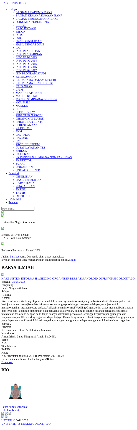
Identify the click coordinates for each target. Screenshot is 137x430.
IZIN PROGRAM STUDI (31, 73)
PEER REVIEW (25, 112)
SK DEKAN (23, 154)
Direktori (14, 173)
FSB (18, 38)
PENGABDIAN (25, 186)
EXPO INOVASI (26, 28)
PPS (18, 141)
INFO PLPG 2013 (26, 57)
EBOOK (21, 25)
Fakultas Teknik (10, 410)
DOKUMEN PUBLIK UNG (32, 21)
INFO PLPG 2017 (26, 70)
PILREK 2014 (24, 128)
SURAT (20, 163)
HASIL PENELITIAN (29, 41)
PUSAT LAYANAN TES (30, 147)
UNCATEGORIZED (28, 170)
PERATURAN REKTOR (30, 121)
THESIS (21, 192)
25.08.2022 (18, 281)
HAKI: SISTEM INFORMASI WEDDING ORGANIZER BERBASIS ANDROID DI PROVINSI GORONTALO (68, 278)
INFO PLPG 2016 (26, 67)
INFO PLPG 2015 (26, 63)
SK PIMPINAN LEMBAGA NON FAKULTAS (44, 157)
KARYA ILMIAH (26, 182)
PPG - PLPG (23, 134)
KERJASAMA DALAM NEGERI (36, 79)
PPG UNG (22, 137)
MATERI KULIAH (27, 96)
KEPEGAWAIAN (26, 76)
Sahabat (14, 256)
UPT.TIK (6, 420)
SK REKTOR (24, 160)
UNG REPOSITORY (13, 2)
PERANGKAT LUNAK (30, 118)
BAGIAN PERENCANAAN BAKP (37, 18)
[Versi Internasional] (2, 212)
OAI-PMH (15, 199)
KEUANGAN (24, 86)
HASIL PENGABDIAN (30, 44)
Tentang (13, 202)
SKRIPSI (21, 189)
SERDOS (21, 150)
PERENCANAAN (27, 125)
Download (7, 362)
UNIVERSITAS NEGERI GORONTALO (26, 423)
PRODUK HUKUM (28, 144)
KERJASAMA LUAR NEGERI (34, 83)
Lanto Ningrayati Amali (14, 406)
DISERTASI (23, 195)
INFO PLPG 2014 (26, 60)
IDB (18, 47)
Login (72, 259)
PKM (19, 131)
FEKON (21, 31)
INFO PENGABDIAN (29, 54)
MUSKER (22, 105)
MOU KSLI (23, 102)
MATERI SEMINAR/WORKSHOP (36, 99)
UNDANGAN (24, 166)
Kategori (13, 9)
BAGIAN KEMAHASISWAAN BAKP (39, 15)
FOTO (19, 34)
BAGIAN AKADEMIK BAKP (34, 12)
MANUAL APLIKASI (29, 92)
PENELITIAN (24, 176)
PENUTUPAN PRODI (29, 115)
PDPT (19, 108)
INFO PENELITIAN (28, 50)
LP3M (19, 89)
